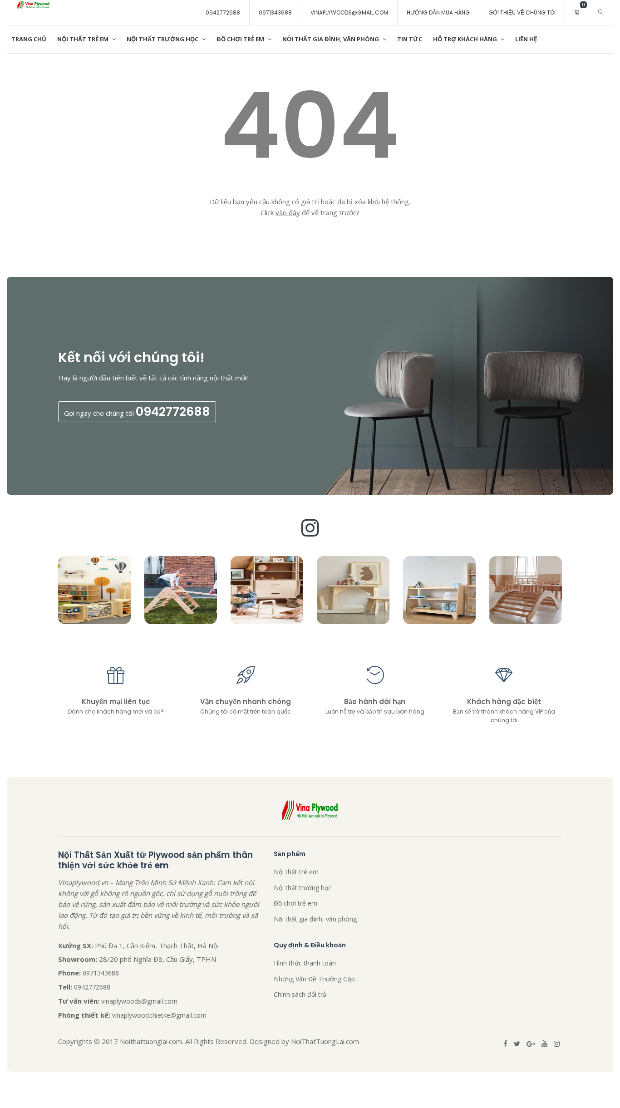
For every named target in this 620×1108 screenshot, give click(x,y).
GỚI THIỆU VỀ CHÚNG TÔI (522, 12)
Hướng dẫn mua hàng (438, 12)
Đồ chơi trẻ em (241, 39)
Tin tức (409, 39)
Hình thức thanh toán (305, 963)
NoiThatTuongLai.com (325, 1041)
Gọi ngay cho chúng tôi (137, 411)
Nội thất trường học (163, 39)
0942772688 (223, 12)
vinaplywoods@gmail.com (349, 12)
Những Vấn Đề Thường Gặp (314, 979)
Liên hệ (526, 39)
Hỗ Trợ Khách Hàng (465, 39)
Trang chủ (28, 39)
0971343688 (275, 12)
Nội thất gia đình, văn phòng (331, 39)
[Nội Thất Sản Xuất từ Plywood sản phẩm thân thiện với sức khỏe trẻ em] (33, 5)
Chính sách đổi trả (300, 994)
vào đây (288, 212)
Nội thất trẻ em (83, 39)
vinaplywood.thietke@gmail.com (159, 1015)
